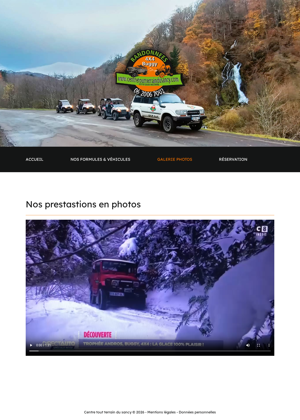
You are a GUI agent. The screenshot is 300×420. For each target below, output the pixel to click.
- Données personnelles (196, 412)
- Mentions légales (160, 412)
